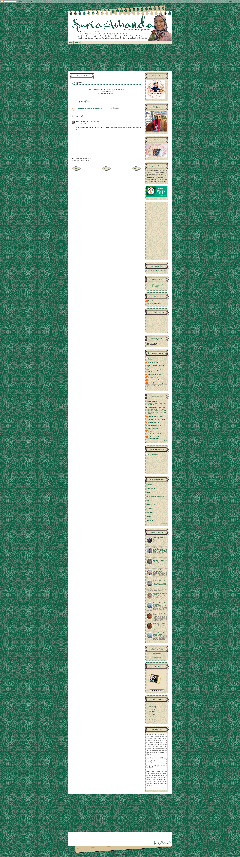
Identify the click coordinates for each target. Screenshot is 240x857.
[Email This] (111, 108)
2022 (150, 714)
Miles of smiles (153, 377)
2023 (150, 712)
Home (71, 42)
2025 (150, 707)
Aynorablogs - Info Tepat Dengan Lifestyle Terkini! (157, 408)
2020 (150, 719)
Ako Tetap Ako (153, 428)
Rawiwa (148, 500)
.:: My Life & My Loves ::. (156, 416)
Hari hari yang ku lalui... (156, 425)
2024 (150, 709)
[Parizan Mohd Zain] (157, 655)
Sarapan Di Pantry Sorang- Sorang (160, 593)
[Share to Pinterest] (118, 108)
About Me (77, 42)
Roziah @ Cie (150, 504)
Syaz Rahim (150, 520)
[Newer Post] (76, 171)
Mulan (150, 431)
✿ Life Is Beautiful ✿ (155, 386)
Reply (78, 130)
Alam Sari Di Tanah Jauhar (156, 419)
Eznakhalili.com (153, 362)
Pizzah (148, 492)
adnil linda (149, 508)
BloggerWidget (163, 523)
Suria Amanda (152, 301)
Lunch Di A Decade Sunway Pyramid (160, 633)
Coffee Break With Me (155, 434)
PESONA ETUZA (153, 401)
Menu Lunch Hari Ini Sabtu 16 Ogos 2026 (160, 614)
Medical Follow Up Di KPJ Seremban (160, 603)
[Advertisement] (120, 58)
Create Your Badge (157, 657)
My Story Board (153, 454)
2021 (150, 716)
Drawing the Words (154, 374)
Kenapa (78, 110)
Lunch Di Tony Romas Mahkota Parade (160, 570)
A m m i (150, 358)
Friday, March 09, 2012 (93, 121)
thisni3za (149, 516)
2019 (150, 721)
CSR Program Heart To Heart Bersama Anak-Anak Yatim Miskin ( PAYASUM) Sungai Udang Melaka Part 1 (160, 583)
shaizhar (149, 484)
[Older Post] (136, 171)
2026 (150, 704)
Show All (165, 387)
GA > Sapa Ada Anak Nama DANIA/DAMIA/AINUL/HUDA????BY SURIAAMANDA (160, 549)
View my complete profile (153, 303)
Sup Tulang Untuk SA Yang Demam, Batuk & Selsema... (160, 560)
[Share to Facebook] (116, 108)
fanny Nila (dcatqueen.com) (155, 496)
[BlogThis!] (113, 108)
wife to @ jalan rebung (155, 383)
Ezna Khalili (150, 512)
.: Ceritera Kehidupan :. (155, 380)
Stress (150, 359)
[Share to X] (114, 108)
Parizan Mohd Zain (157, 653)
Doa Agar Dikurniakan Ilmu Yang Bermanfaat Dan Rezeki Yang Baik (157, 412)
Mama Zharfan (151, 488)
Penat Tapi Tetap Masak (159, 623)
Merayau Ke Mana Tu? (159, 537)
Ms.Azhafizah (131, 854)
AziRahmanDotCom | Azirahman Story (157, 437)
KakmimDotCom (153, 422)
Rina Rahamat (80, 121)
